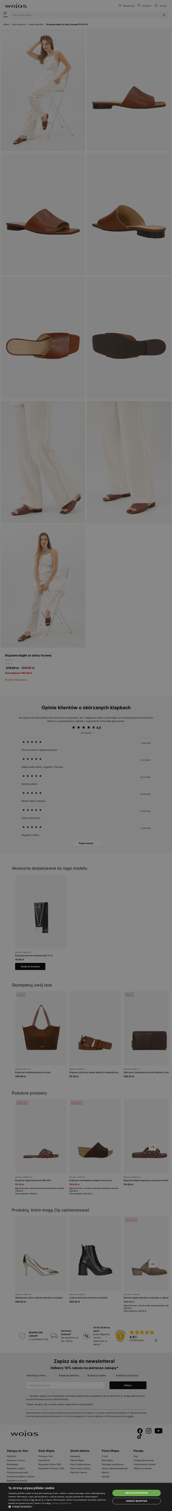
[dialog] (86, 755)
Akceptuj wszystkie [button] (136, 1492)
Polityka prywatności (62, 1503)
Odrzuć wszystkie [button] (136, 1501)
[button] (58, 1506)
